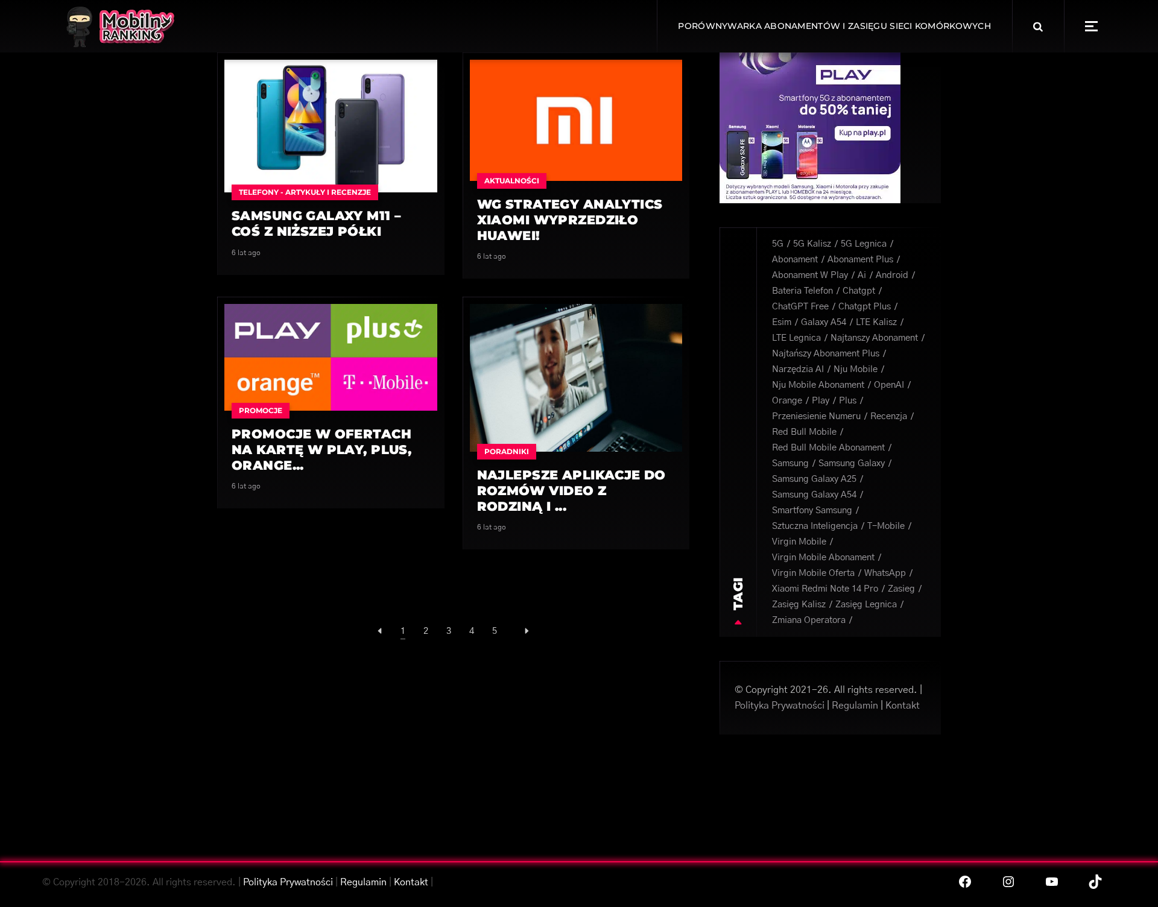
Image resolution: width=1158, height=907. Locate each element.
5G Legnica (864, 243)
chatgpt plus (864, 306)
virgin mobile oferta (813, 573)
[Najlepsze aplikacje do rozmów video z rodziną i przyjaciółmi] (576, 377)
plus (847, 400)
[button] (1091, 26)
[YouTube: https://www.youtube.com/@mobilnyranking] (1052, 881)
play (820, 400)
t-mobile (886, 526)
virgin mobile (799, 541)
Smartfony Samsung (812, 510)
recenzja (888, 416)
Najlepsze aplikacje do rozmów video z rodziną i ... (571, 490)
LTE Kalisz (876, 322)
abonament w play (810, 275)
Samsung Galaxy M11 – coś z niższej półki (316, 223)
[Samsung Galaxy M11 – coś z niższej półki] (330, 125)
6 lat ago (246, 252)
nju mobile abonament (818, 385)
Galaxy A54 (823, 322)
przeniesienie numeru (816, 416)
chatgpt (859, 290)
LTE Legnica (796, 338)
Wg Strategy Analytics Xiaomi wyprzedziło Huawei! (570, 220)
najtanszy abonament (874, 338)
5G (777, 243)
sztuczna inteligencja (815, 526)
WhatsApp (885, 573)
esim (781, 322)
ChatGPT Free (800, 306)
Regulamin (855, 705)
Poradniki (506, 451)
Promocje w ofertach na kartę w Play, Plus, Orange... (321, 449)
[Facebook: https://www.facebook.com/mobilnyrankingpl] (965, 881)
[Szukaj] (1038, 26)
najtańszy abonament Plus (825, 353)
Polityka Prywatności (779, 705)
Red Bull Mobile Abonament (828, 447)
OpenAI (889, 385)
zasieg (901, 588)
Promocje (260, 410)
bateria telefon (802, 290)
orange (787, 400)
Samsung (790, 463)
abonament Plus (860, 259)
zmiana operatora (809, 620)
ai (862, 275)
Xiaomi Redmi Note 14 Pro (825, 588)
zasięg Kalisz (799, 604)
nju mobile (856, 369)
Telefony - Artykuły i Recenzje (305, 192)
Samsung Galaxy (851, 463)
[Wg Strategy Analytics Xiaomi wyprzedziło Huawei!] (576, 119)
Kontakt (902, 705)
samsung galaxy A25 (814, 479)
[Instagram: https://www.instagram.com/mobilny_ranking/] (1008, 881)
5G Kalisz (812, 243)
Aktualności (511, 180)
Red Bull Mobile (804, 432)
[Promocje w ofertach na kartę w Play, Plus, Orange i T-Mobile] (330, 357)
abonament (795, 259)
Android (892, 275)
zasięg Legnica (866, 604)
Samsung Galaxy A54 (814, 494)
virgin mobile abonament (823, 557)
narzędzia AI (798, 369)
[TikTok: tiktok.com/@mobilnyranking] (1095, 881)
